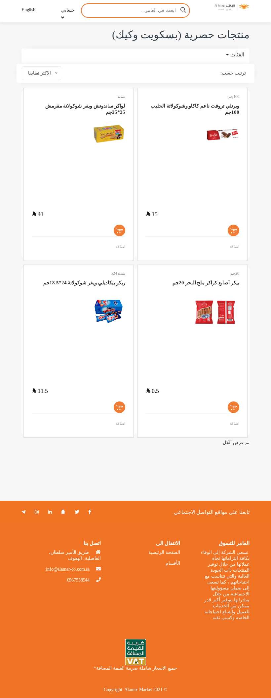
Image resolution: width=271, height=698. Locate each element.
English (28, 9)
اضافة (120, 246)
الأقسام (173, 563)
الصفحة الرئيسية (164, 552)
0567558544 (78, 580)
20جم (234, 273)
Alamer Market (138, 689)
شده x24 (118, 273)
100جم (233, 96)
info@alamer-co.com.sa (68, 569)
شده (121, 96)
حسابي (68, 10)
